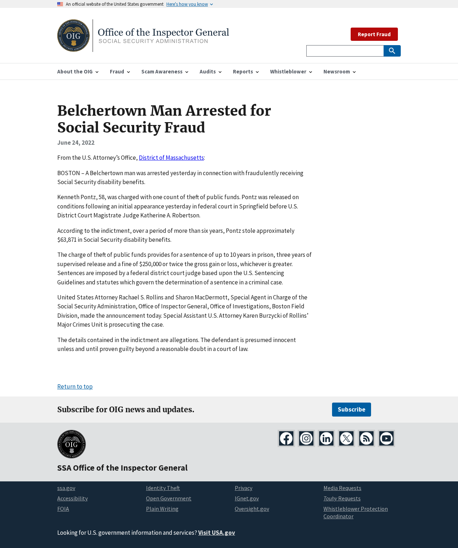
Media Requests (342, 487)
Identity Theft (163, 487)
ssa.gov (66, 487)
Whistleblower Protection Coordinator (355, 512)
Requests (342, 498)
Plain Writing (162, 508)
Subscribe (351, 409)
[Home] (143, 47)
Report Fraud (374, 34)
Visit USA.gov (216, 533)
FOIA (63, 508)
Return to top (75, 386)
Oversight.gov (252, 508)
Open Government (168, 498)
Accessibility (72, 498)
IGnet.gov (247, 498)
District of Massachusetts (171, 158)
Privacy (243, 487)
